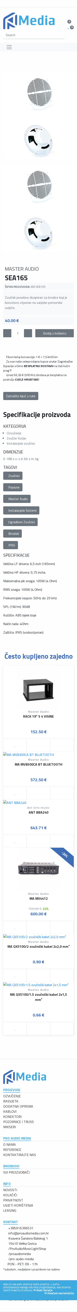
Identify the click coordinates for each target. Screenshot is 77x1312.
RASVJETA (10, 1101)
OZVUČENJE (12, 1096)
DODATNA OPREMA (18, 1106)
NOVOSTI (10, 1189)
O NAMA (9, 1144)
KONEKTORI (12, 1116)
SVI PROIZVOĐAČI (16, 1172)
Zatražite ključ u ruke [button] (21, 396)
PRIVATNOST (13, 1200)
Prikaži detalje (43, 1290)
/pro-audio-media (21, 1258)
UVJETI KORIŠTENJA (18, 1205)
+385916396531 (20, 1228)
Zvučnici (14, 475)
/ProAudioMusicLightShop (27, 1248)
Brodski (13, 533)
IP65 (11, 545)
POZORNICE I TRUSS (18, 1121)
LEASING (9, 1210)
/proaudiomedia (19, 1253)
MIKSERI (9, 1126)
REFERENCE (12, 1149)
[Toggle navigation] (9, 47)
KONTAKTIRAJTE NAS (19, 1154)
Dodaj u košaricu (54, 333)
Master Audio (18, 498)
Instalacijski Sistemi (22, 510)
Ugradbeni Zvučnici (21, 522)
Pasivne (14, 487)
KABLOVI (9, 1111)
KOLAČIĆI (10, 1195)
